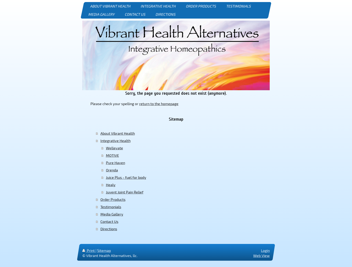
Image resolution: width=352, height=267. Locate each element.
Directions (108, 229)
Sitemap (104, 250)
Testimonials (110, 207)
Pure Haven (115, 162)
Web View (261, 255)
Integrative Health (115, 140)
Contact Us (109, 221)
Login (265, 250)
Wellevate (114, 148)
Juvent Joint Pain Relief (124, 192)
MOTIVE (112, 155)
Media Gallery (111, 214)
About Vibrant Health (117, 133)
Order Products (112, 199)
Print (91, 250)
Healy (111, 184)
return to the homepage (158, 103)
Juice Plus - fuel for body (126, 177)
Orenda (112, 170)
